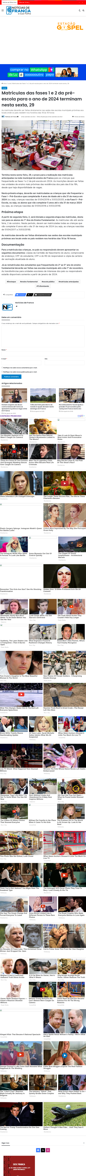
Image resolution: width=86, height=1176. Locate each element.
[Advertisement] (43, 48)
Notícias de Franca (11, 116)
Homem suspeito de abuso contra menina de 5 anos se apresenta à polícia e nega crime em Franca (14, 408)
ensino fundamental (29, 282)
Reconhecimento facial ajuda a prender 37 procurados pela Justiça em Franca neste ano (47, 2)
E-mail (4, 359)
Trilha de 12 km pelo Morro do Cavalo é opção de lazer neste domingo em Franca (42, 407)
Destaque (12, 282)
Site (46, 359)
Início (5, 83)
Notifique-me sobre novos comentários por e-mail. (20, 368)
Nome (4, 350)
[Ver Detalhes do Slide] (43, 24)
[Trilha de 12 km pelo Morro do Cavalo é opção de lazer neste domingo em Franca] (43, 395)
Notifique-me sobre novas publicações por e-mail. (20, 372)
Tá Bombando (43, 286)
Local (9, 83)
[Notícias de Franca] (18, 10)
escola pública (48, 282)
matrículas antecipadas (69, 282)
